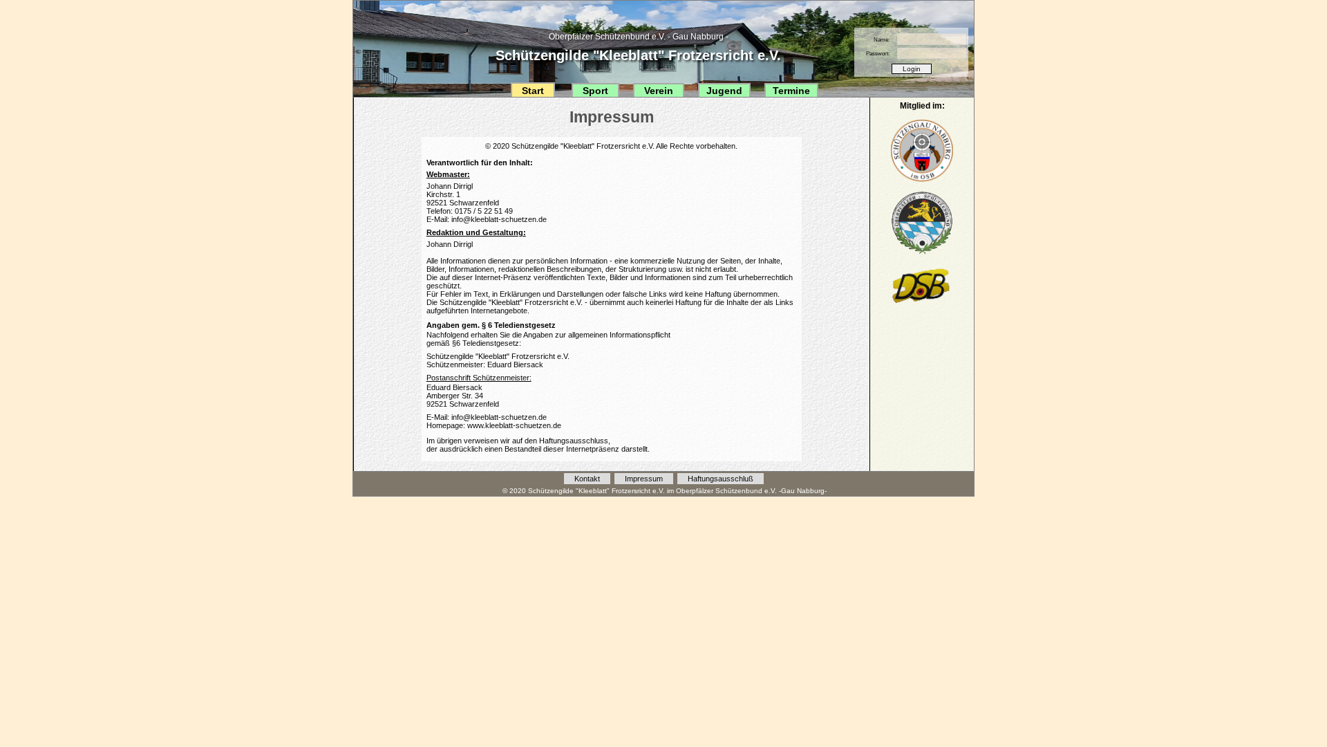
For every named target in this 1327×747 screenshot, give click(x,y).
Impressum (644, 478)
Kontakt (587, 478)
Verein (658, 90)
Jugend (724, 90)
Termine (791, 90)
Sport (595, 90)
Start (533, 90)
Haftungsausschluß (720, 478)
